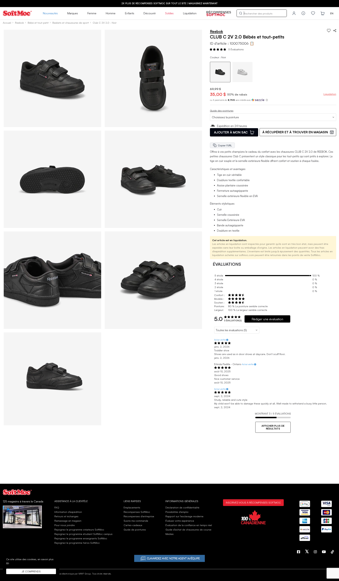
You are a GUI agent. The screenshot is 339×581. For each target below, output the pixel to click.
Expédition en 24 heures (232, 126)
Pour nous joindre (64, 525)
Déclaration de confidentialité (182, 507)
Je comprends (31, 571)
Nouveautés (50, 13)
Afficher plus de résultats (272, 427)
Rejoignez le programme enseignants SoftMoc (80, 538)
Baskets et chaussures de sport (70, 22)
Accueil (7, 22)
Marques (72, 13)
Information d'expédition (68, 511)
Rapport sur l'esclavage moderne (184, 516)
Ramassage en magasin (67, 520)
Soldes (169, 13)
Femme (91, 13)
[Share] (334, 30)
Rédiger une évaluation (267, 319)
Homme (110, 13)
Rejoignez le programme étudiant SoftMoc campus (83, 533)
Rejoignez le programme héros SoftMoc (77, 542)
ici (7, 562)
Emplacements (132, 507)
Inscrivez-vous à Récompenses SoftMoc (253, 502)
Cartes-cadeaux (133, 525)
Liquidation (190, 13)
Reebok (19, 22)
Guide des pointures (221, 110)
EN (331, 13)
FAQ (56, 507)
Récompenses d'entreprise (139, 516)
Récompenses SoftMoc (137, 511)
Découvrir (149, 13)
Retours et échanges (66, 516)
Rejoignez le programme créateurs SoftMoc (79, 529)
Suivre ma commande (136, 520)
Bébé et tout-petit (38, 22)
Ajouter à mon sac (231, 132)
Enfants (129, 13)
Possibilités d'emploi (176, 511)
